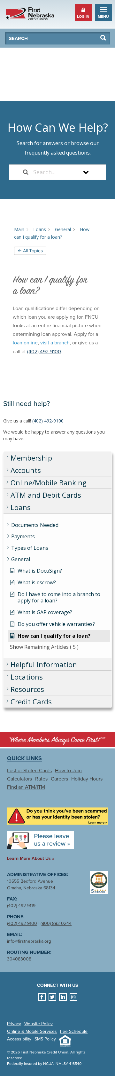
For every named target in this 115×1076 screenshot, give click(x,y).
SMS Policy (45, 1039)
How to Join (68, 770)
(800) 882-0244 (56, 923)
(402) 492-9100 (48, 421)
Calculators (19, 778)
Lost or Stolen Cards (29, 770)
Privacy (14, 1024)
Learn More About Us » (30, 858)
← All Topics (30, 250)
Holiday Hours (87, 778)
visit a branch (55, 343)
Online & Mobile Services (32, 1031)
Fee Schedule (74, 1031)
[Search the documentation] (25, 172)
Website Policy (38, 1024)
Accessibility (19, 1039)
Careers (59, 778)
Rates (41, 778)
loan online (25, 343)
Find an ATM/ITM (26, 787)
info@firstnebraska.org (29, 941)
